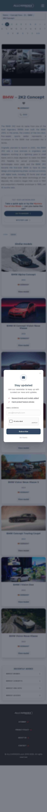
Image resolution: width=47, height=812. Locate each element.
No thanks (23, 437)
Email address (12, 408)
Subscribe (23, 431)
